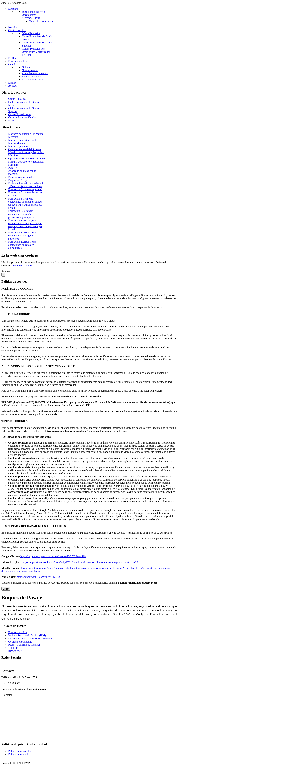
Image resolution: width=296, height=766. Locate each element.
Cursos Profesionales (33, 48)
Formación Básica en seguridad (25, 189)
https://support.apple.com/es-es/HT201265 (40, 576)
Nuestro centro (30, 70)
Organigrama (29, 14)
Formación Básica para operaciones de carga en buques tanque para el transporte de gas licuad (25, 203)
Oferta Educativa (31, 33)
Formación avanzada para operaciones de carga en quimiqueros (22, 244)
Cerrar (6, 589)
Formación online (17, 632)
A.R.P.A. (13, 167)
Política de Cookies (22, 265)
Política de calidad (18, 754)
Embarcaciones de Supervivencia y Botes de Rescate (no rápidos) (26, 185)
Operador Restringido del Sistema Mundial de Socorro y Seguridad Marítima (26, 161)
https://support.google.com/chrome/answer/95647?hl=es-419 (53, 556)
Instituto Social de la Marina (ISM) (27, 635)
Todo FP (13, 647)
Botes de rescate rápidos (21, 177)
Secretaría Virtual (31, 17)
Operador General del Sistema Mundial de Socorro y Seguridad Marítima (26, 152)
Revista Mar (14, 650)
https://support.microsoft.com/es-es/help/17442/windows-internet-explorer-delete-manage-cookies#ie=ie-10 (80, 562)
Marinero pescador (18, 146)
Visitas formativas (31, 76)
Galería (26, 67)
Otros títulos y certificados (36, 51)
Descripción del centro (34, 11)
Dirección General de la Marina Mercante (30, 638)
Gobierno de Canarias (20, 641)
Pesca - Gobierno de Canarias (24, 644)
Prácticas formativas (33, 79)
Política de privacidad (20, 751)
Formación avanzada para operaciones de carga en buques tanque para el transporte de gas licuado (25, 225)
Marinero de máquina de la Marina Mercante (22, 142)
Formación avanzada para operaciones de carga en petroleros (22, 235)
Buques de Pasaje (17, 180)
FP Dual (26, 54)
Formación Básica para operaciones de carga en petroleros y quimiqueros (21, 214)
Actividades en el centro (35, 73)
